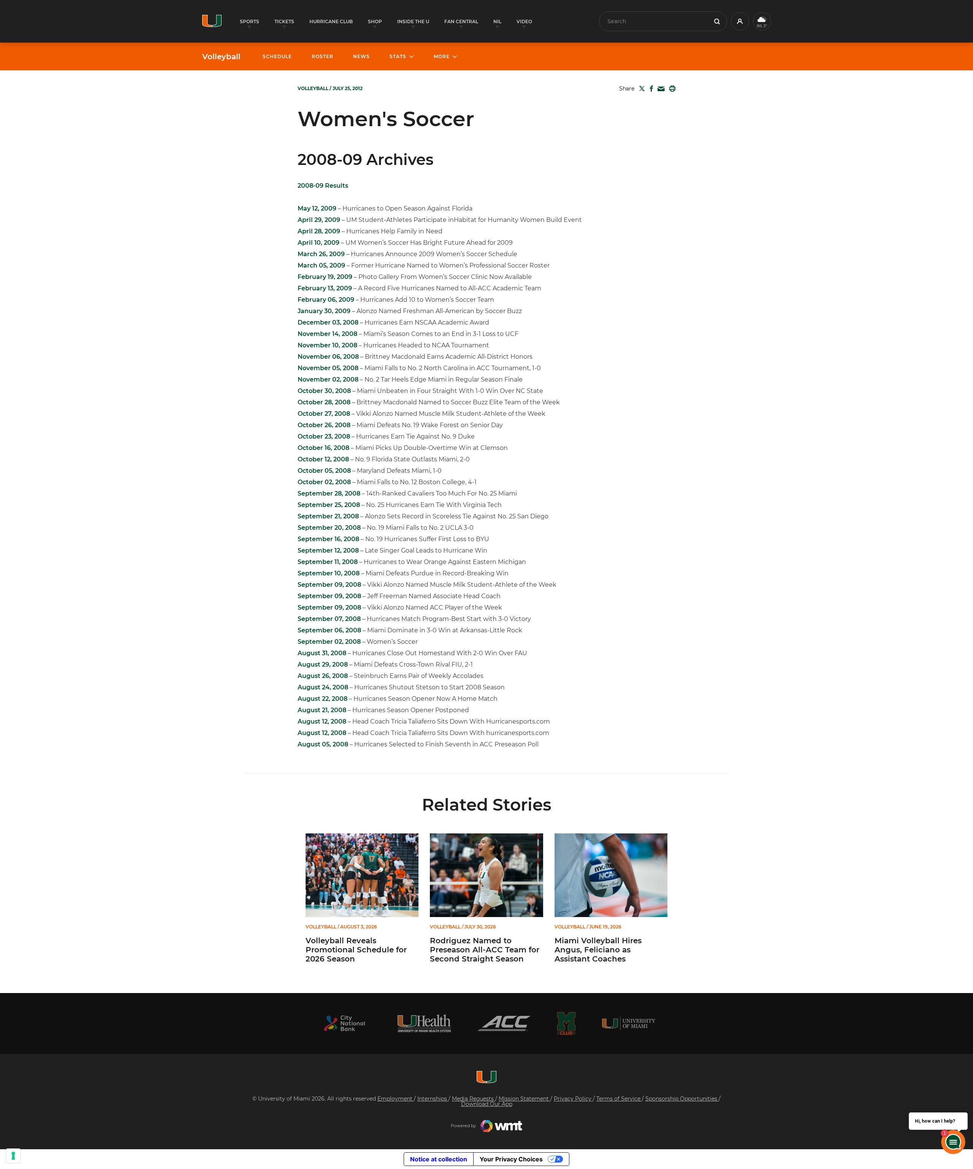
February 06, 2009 (326, 299)
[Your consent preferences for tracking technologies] (13, 1155)
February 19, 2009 (325, 276)
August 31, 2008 (322, 653)
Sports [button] (249, 21)
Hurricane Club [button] (331, 21)
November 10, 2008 (327, 345)
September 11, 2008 (328, 561)
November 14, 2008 (327, 333)
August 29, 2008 (323, 664)
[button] (740, 21)
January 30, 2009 (324, 311)
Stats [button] (398, 56)
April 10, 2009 (318, 242)
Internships (432, 1098)
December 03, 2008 (328, 322)
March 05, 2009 (321, 265)
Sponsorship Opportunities (682, 1098)
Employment (395, 1098)
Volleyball (221, 56)
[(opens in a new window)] (344, 1023)
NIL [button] (497, 21)
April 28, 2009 (319, 231)
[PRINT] (670, 89)
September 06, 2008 (329, 630)
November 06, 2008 (328, 356)
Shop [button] (375, 21)
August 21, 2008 (322, 710)
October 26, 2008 (324, 425)
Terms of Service (619, 1098)
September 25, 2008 (329, 504)
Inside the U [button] (413, 21)
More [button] (442, 56)
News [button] (361, 56)
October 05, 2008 (324, 470)
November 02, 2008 (328, 379)
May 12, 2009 (317, 208)
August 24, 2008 (323, 687)
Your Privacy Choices (511, 1159)
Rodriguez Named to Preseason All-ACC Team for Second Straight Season (484, 949)
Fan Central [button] (461, 21)
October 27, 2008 (324, 413)
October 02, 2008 (324, 482)
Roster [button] (322, 56)
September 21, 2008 (328, 516)
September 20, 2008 (329, 527)
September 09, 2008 (329, 584)
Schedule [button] (277, 56)
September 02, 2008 (329, 641)
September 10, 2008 (329, 573)
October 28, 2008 (324, 402)
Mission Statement (524, 1098)
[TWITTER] (640, 89)
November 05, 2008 (328, 368)
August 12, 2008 (322, 721)
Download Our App (486, 1104)
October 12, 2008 (323, 459)
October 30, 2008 (324, 390)
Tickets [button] (284, 21)
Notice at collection (438, 1159)
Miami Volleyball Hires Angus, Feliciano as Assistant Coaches (598, 949)
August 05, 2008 (323, 744)
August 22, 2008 (322, 698)
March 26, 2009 (321, 254)
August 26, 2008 (323, 676)
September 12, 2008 (328, 550)
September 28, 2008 (329, 493)
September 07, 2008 (329, 619)
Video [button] (524, 21)
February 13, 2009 (325, 288)
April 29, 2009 (319, 219)
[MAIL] (659, 89)
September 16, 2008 (328, 539)
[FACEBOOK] (650, 89)
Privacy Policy (573, 1098)
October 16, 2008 (323, 447)
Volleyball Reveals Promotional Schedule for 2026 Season (356, 949)
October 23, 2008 (324, 436)
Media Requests (473, 1098)
